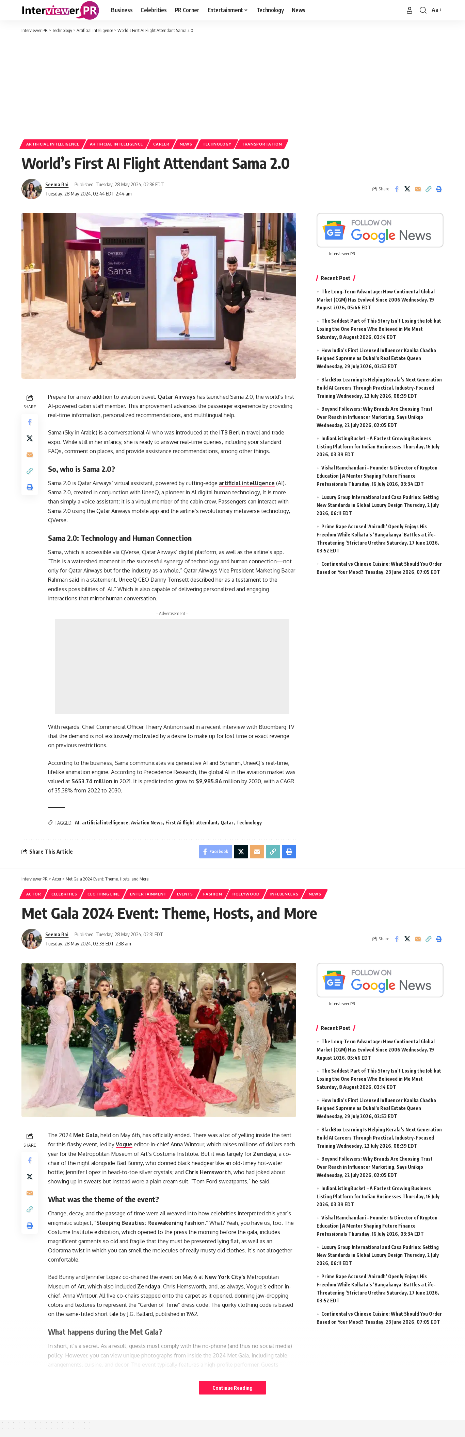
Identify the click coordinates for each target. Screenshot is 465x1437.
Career (161, 144)
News (186, 144)
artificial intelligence (105, 822)
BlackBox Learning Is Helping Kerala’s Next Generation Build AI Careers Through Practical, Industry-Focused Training (379, 388)
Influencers (284, 893)
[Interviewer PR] (60, 10)
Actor (33, 893)
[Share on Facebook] (396, 189)
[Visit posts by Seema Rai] (31, 189)
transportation (262, 144)
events (185, 893)
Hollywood (246, 893)
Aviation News (147, 822)
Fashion (212, 893)
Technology (217, 144)
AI (77, 822)
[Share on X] (407, 189)
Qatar (227, 822)
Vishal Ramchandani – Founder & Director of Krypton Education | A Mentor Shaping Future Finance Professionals (377, 476)
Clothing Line (103, 893)
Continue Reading (232, 1388)
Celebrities (64, 893)
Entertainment (148, 893)
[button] (409, 10)
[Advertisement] (232, 85)
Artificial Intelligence (52, 144)
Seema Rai (56, 184)
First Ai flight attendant (191, 822)
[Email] (417, 189)
